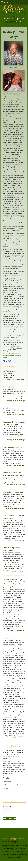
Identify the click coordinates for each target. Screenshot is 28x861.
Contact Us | (22, 838)
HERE (7, 778)
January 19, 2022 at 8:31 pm (16, 379)
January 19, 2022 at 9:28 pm (16, 401)
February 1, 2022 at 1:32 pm (16, 630)
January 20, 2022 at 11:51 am (15, 508)
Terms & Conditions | (9, 838)
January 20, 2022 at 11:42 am (15, 484)
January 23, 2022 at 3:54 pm (16, 540)
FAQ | (3, 838)
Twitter (6, 361)
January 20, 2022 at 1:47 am (16, 465)
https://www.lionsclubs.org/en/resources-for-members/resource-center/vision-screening (13, 356)
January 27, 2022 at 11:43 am (15, 572)
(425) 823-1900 (14, 21)
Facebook (4, 361)
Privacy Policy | (17, 838)
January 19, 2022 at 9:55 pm (16, 440)
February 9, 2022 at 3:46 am (16, 737)
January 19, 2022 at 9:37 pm (16, 414)
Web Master (13, 839)
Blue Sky (9, 361)
